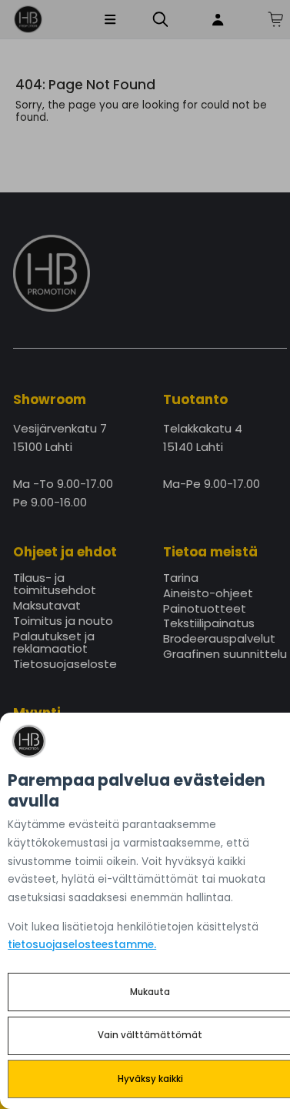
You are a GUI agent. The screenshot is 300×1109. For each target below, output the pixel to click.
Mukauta (150, 992)
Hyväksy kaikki (150, 1079)
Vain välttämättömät (150, 1035)
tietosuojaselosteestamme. (82, 944)
